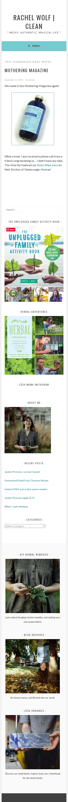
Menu (36, 45)
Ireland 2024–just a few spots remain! (26, 489)
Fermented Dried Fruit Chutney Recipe (26, 480)
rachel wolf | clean (34, 21)
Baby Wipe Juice (47, 165)
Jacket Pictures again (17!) (19, 497)
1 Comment (30, 79)
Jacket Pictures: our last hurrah (22, 471)
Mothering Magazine (27, 70)
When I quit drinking (16, 506)
